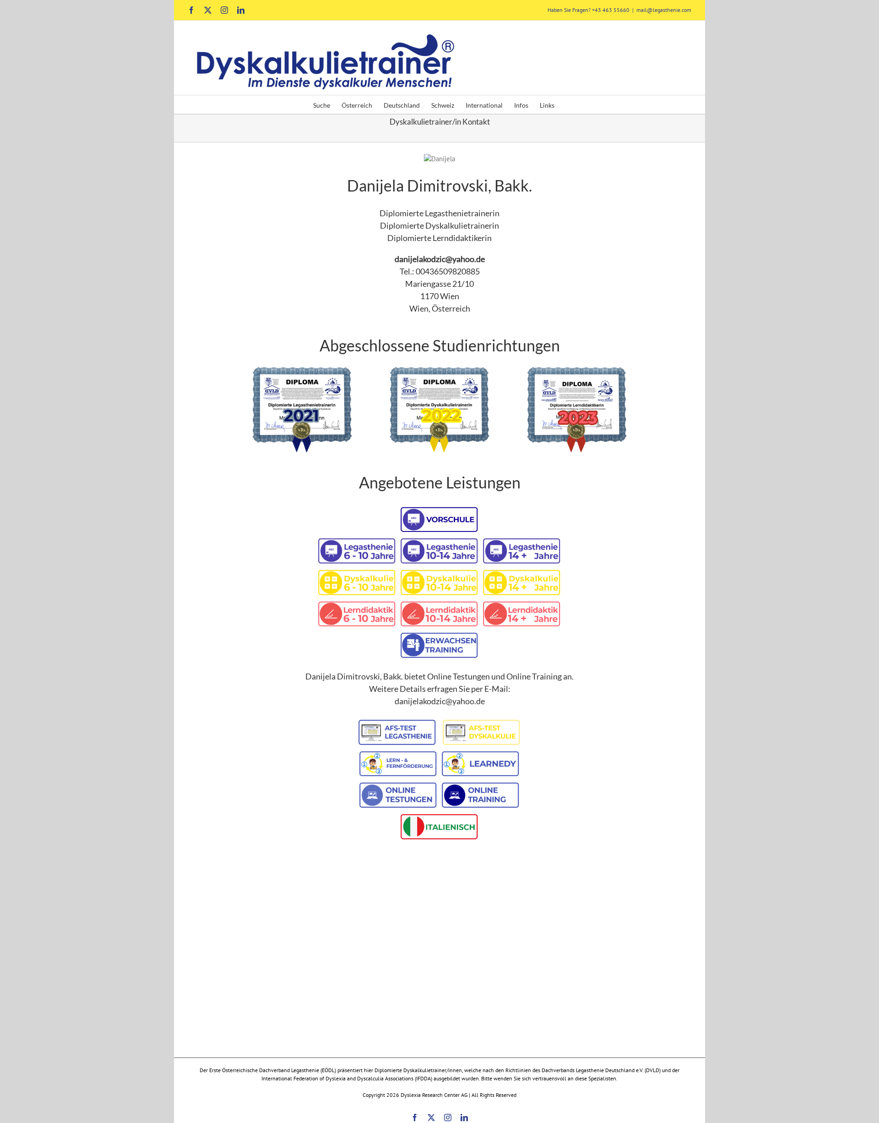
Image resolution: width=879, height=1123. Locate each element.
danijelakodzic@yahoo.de (440, 259)
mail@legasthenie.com (663, 9)
